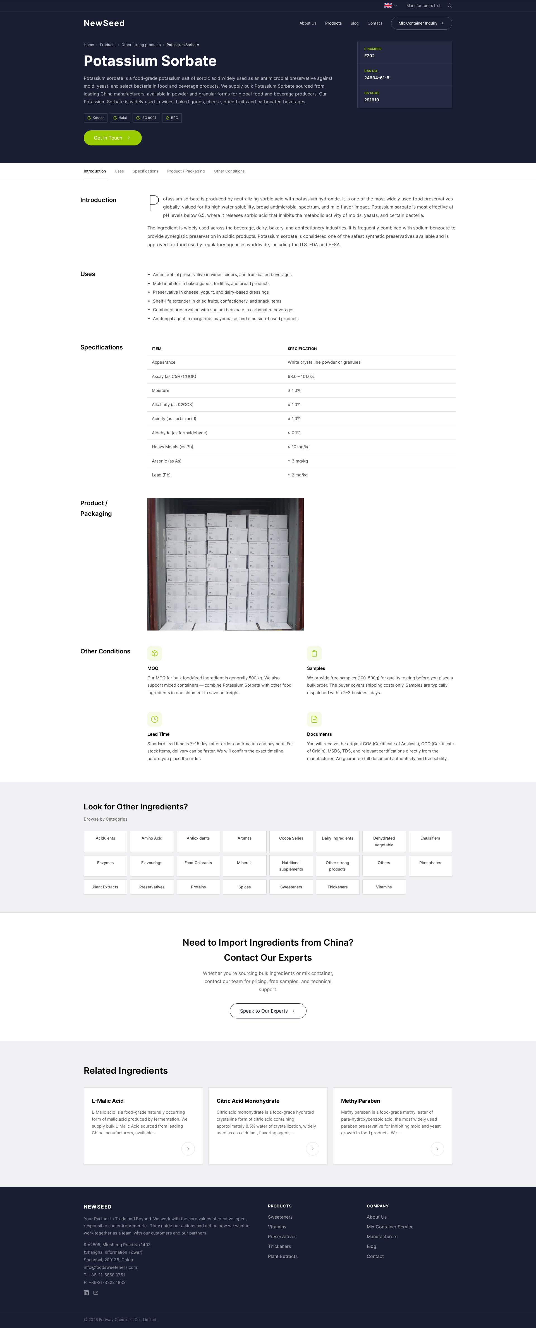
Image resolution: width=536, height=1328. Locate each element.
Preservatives (152, 886)
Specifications (145, 171)
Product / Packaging (186, 171)
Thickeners (337, 886)
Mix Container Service (390, 1226)
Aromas (245, 838)
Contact (375, 23)
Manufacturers (382, 1236)
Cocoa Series (291, 838)
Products (333, 23)
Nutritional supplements (291, 866)
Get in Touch (108, 138)
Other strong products (141, 44)
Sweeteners (291, 886)
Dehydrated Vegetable (384, 841)
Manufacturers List (423, 5)
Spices (244, 886)
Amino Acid (152, 838)
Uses (119, 171)
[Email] (95, 1294)
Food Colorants (198, 862)
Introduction (95, 171)
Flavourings (151, 862)
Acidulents (105, 838)
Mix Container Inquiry (418, 23)
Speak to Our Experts (264, 1011)
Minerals (245, 862)
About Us (308, 23)
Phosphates (430, 862)
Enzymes (105, 862)
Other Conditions (229, 171)
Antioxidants (198, 838)
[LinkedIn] (86, 1294)
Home (89, 44)
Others (384, 862)
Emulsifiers (430, 838)
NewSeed (104, 23)
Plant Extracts (105, 886)
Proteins (198, 886)
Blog (355, 23)
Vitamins (384, 886)
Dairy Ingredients (337, 838)
